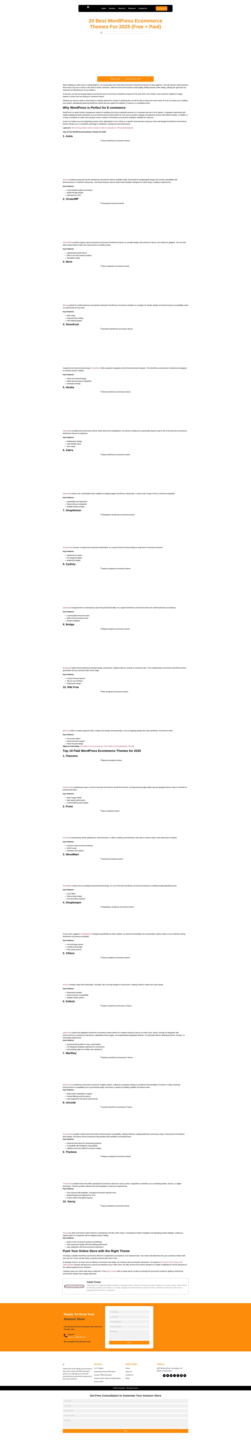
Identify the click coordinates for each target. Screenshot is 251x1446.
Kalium (65, 1032)
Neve (65, 305)
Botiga (65, 668)
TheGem (66, 1183)
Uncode (66, 1134)
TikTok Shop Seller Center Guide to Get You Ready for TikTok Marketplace (102, 128)
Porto (65, 837)
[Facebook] (164, 1375)
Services (112, 8)
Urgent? (71, 1334)
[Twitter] (167, 1375)
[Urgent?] (65, 1335)
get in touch (111, 1271)
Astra (65, 179)
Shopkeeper (85, 934)
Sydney (66, 607)
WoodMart (67, 886)
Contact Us (143, 8)
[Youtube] (171, 1375)
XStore (65, 984)
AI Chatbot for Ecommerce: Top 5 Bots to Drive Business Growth (107, 746)
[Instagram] (174, 1375)
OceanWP (67, 242)
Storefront (95, 368)
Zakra (65, 493)
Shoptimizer (68, 547)
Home (104, 8)
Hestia (65, 431)
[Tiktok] (177, 1375)
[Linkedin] (181, 1375)
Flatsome (67, 787)
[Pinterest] (184, 1375)
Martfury (66, 1084)
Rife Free (66, 730)
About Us (121, 8)
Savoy (65, 1233)
